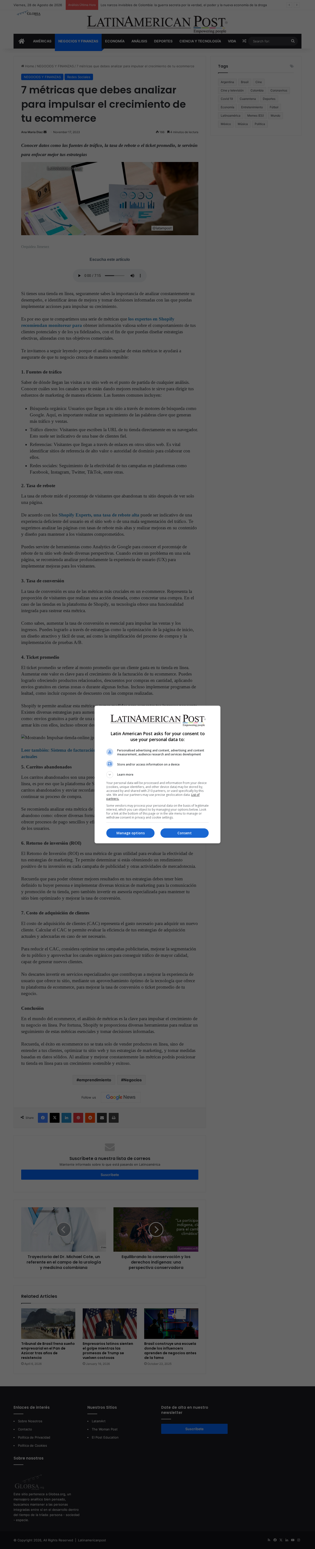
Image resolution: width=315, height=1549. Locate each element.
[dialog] (157, 774)
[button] (157, 774)
